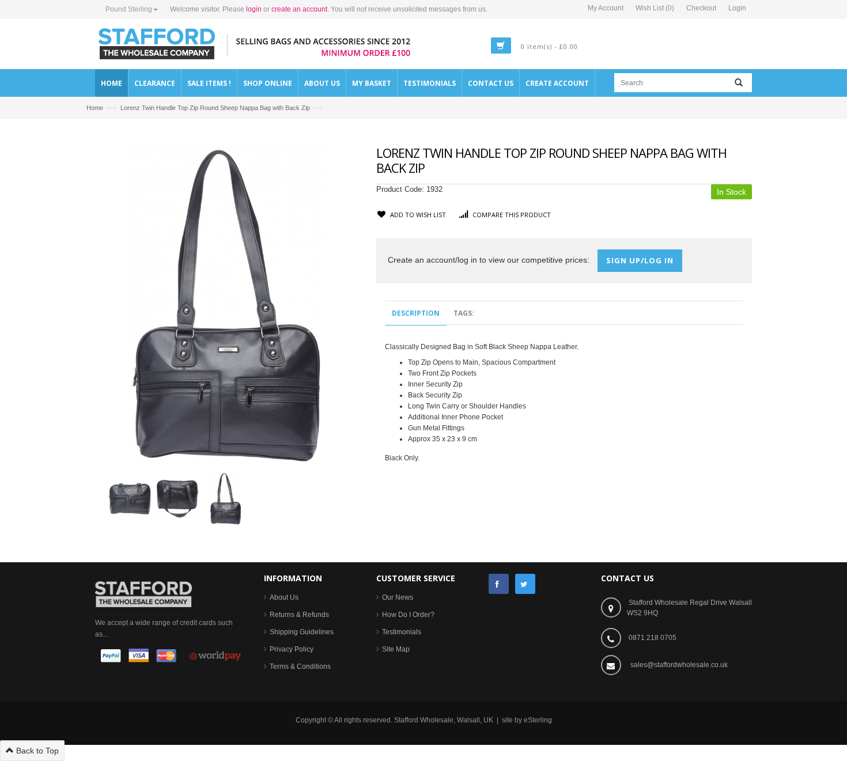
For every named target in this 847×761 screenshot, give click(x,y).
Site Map (396, 649)
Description (416, 313)
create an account (299, 9)
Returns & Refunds (299, 615)
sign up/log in (640, 260)
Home (94, 107)
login (254, 9)
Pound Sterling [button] (128, 9)
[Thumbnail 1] (130, 497)
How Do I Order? (408, 615)
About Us (284, 597)
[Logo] (143, 593)
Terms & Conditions (300, 666)
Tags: (463, 313)
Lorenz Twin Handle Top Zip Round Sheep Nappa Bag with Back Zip (215, 107)
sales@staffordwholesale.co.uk (679, 665)
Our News (397, 597)
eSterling (538, 720)
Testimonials (401, 632)
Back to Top (36, 750)
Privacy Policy (291, 649)
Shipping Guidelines (302, 632)
